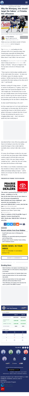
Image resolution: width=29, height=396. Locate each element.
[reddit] (17, 224)
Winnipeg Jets (7, 49)
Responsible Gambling (22, 373)
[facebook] (5, 224)
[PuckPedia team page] (23, 224)
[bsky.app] (11, 224)
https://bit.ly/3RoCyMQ (10, 206)
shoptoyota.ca (6, 212)
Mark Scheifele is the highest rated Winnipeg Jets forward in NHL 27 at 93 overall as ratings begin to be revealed (15, 269)
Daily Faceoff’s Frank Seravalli (16, 61)
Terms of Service (13, 373)
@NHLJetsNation (5, 44)
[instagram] (25, 347)
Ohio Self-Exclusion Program (8, 382)
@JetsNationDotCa (6, 46)
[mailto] (14, 224)
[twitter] (8, 224)
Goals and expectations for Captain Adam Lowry (15, 273)
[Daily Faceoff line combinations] (20, 224)
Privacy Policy (6, 373)
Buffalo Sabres (19, 63)
